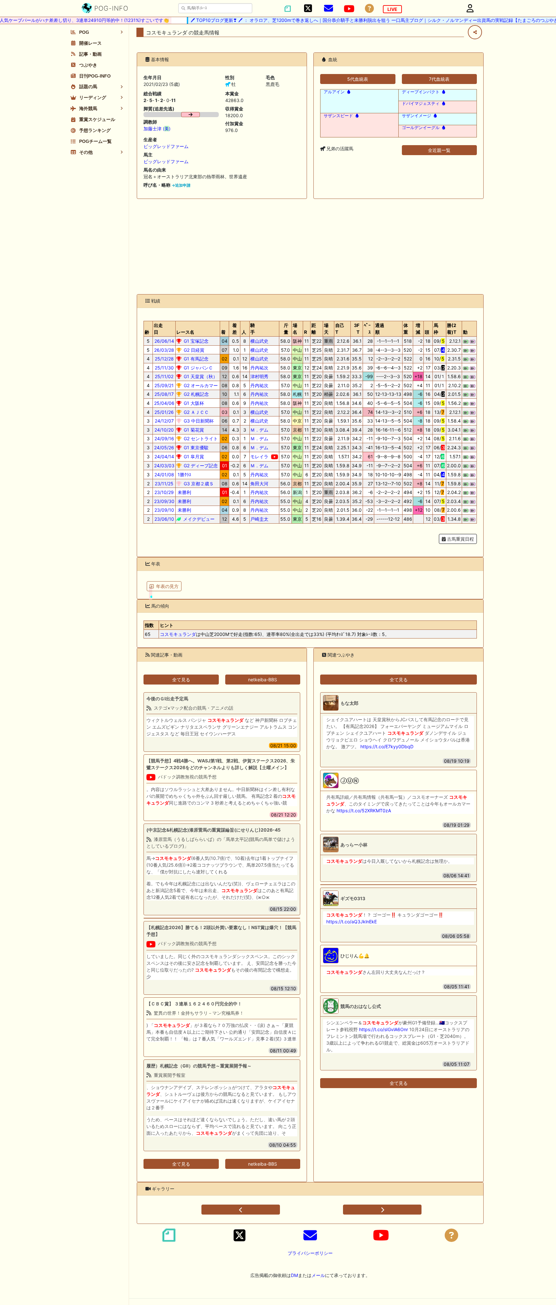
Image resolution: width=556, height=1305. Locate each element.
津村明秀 (259, 376)
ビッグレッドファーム (166, 146)
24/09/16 (164, 438)
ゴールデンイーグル (421, 127)
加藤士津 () (157, 128)
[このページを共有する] (475, 32)
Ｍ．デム (259, 430)
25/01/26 (164, 412)
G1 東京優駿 (195, 447)
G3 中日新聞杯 (198, 421)
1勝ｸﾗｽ (183, 474)
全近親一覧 (439, 150)
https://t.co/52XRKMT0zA (364, 810)
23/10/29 (164, 492)
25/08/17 (164, 394)
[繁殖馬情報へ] (348, 91)
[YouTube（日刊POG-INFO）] (349, 9)
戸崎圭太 (259, 519)
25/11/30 (164, 367)
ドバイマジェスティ (421, 103)
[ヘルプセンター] (369, 8)
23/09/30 (164, 501)
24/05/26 (164, 447)
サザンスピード (338, 115)
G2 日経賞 (193, 350)
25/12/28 (164, 358)
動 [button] (465, 332)
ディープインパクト (421, 91)
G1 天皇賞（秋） (200, 376)
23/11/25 (164, 483)
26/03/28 (164, 350)
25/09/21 (164, 385)
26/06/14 (164, 341)
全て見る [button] (181, 679)
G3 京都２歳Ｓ (198, 483)
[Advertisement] (310, 246)
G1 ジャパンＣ (197, 367)
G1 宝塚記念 (195, 341)
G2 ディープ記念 (200, 465)
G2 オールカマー (200, 385)
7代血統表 (439, 79)
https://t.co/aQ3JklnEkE (351, 921)
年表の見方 (167, 586)
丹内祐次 (259, 367)
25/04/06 (164, 403)
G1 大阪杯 (193, 403)
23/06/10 (164, 519)
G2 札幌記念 (195, 394)
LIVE (392, 9)
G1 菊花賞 (193, 430)
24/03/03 (164, 465)
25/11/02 (164, 376)
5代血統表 (357, 79)
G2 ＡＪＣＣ (195, 412)
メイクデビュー (198, 519)
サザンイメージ (416, 115)
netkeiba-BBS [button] (262, 679)
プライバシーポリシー (310, 1253)
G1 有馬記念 (195, 358)
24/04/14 (164, 456)
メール (318, 1275)
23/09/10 (164, 510)
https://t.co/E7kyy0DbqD (386, 746)
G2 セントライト (200, 438)
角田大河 (259, 483)
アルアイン (334, 91)
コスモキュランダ (178, 634)
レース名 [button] (185, 332)
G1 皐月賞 (193, 456)
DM (294, 1275)
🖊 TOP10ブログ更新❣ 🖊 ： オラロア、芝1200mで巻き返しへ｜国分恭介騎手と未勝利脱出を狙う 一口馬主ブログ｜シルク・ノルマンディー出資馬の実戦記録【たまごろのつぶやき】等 (362, 20)
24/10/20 (164, 430)
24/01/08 (164, 474)
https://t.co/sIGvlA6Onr (383, 1029)
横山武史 (259, 341)
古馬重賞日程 (460, 539)
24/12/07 (164, 421)
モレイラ (259, 456)
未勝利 (183, 492)
